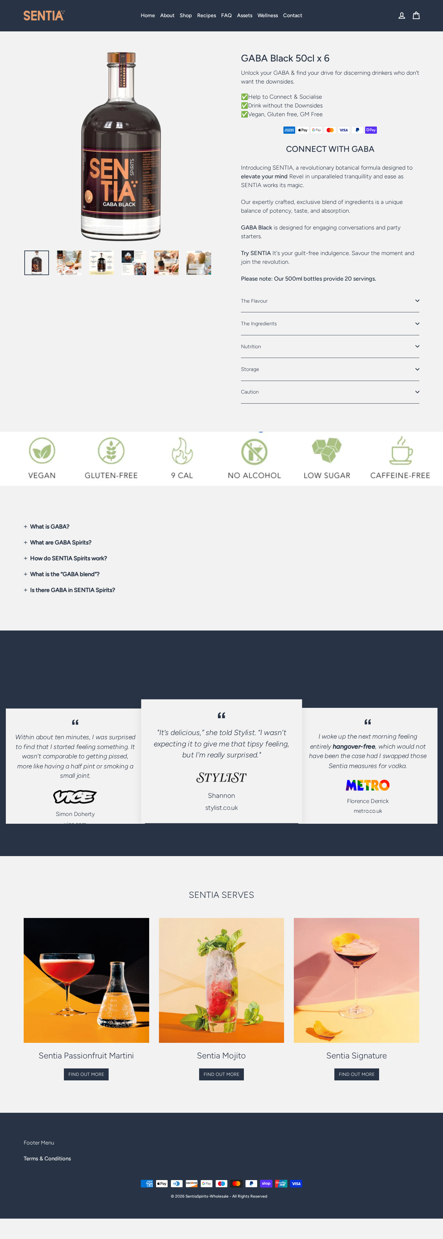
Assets (244, 15)
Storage (250, 369)
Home (148, 15)
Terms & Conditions (47, 1158)
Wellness (267, 15)
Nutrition (251, 346)
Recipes (206, 15)
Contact (292, 15)
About (167, 15)
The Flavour (254, 301)
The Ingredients (259, 323)
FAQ (226, 15)
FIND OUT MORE (86, 1074)
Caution (250, 392)
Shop (186, 15)
